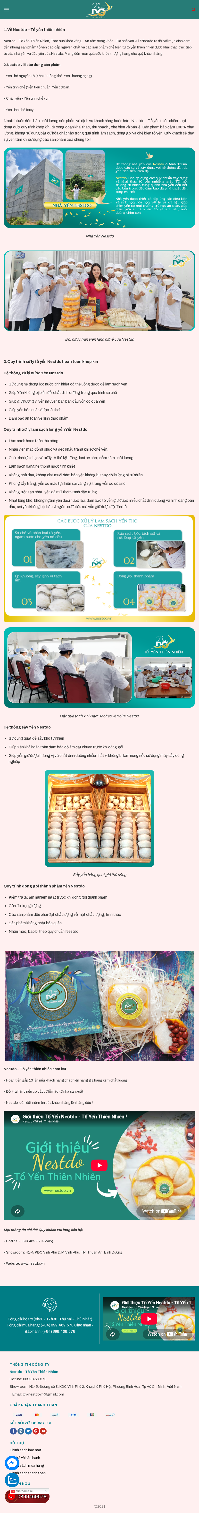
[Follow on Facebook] (13, 1431)
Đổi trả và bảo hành (25, 1458)
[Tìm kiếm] (193, 9)
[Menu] (6, 10)
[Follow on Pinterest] (36, 1431)
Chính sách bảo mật (25, 1450)
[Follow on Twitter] (28, 1431)
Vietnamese (24, 1491)
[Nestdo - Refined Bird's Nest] (99, 9)
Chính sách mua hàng (27, 1465)
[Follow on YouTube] (43, 1431)
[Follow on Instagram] (20, 1431)
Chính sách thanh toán (28, 1473)
